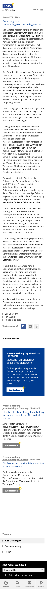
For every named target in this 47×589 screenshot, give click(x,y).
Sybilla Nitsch (33, 353)
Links (5, 575)
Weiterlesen (15, 389)
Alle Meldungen (13, 540)
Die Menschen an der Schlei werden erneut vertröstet (23, 465)
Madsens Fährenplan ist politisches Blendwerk (20, 361)
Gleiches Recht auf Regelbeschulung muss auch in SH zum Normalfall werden (23, 415)
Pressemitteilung (13, 546)
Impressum (27, 575)
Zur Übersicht (11, 313)
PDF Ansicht (10, 316)
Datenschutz (14, 575)
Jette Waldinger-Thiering (15, 408)
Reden (8, 551)
